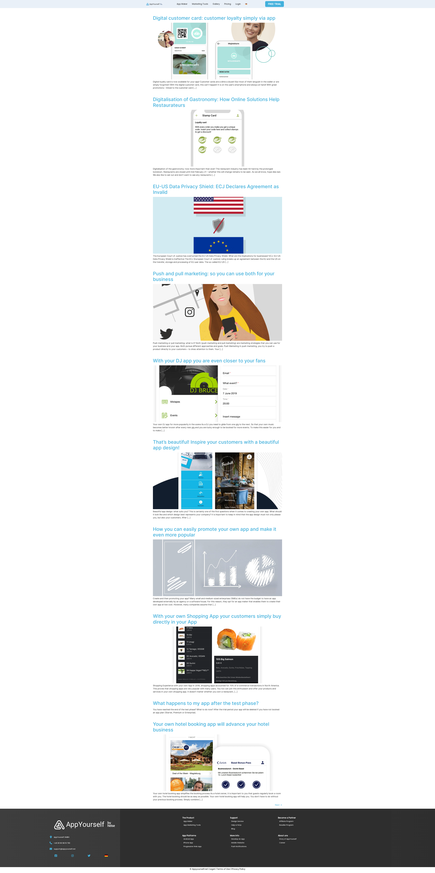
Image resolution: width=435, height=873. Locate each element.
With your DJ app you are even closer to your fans (209, 361)
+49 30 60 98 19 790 (62, 843)
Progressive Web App (193, 846)
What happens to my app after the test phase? (206, 703)
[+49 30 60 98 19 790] (51, 843)
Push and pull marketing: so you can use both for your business (213, 276)
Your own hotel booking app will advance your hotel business (211, 727)
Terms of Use (223, 869)
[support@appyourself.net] (51, 849)
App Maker (182, 3)
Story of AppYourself (288, 839)
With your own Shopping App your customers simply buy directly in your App (217, 619)
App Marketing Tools (192, 825)
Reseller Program (286, 825)
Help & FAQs (236, 825)
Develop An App (238, 839)
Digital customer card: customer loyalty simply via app (214, 18)
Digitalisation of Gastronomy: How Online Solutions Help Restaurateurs (216, 102)
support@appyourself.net (65, 849)
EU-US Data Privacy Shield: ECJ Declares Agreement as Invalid (216, 189)
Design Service (237, 821)
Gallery (216, 3)
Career (282, 842)
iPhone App (188, 842)
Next (278, 805)
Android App (189, 839)
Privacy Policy (238, 869)
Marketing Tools (200, 3)
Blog (233, 829)
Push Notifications (238, 846)
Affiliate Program (286, 821)
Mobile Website (237, 842)
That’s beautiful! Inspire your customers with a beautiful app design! (216, 445)
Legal (212, 869)
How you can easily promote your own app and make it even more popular (214, 532)
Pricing (227, 3)
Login (238, 3)
